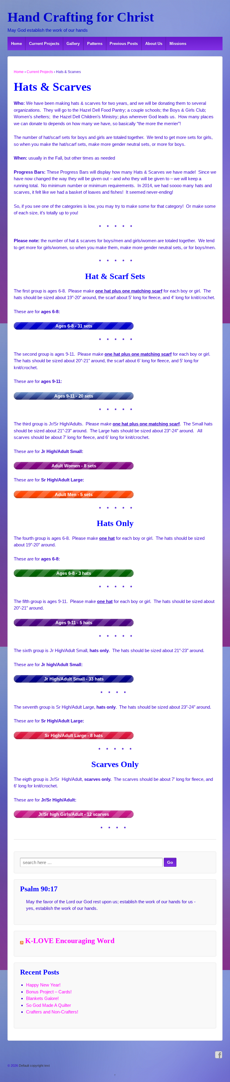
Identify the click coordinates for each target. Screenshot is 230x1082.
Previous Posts (124, 43)
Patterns (94, 43)
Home (16, 43)
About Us (153, 43)
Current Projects (44, 43)
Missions (178, 43)
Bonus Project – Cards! (49, 991)
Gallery (73, 43)
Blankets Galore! (42, 998)
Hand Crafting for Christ (80, 17)
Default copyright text (34, 1065)
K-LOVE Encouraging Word (69, 940)
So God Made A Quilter (48, 1005)
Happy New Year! (43, 984)
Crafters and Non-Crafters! (52, 1011)
